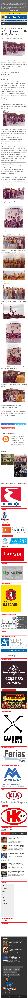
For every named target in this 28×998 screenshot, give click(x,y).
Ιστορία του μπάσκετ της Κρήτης (18, 38)
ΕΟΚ (2, 894)
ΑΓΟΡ (2, 885)
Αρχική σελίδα (13, 483)
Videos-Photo (4, 915)
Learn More (12, 10)
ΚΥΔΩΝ (3, 909)
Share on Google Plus (9, 428)
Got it (17, 10)
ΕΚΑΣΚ (3, 891)
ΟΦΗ (2, 912)
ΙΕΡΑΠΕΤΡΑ (4, 906)
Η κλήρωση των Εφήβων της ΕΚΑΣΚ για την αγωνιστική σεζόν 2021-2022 (15, 949)
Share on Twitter (21, 424)
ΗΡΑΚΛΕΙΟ (3, 900)
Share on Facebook (8, 424)
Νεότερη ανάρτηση (5, 483)
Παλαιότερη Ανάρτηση (22, 483)
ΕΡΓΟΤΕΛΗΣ (4, 897)
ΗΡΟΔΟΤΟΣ (4, 903)
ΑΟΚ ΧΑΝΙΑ (4, 888)
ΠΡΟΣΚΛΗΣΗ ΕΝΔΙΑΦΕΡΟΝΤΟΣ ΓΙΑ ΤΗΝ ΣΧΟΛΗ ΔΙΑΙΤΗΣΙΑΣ (15, 957)
